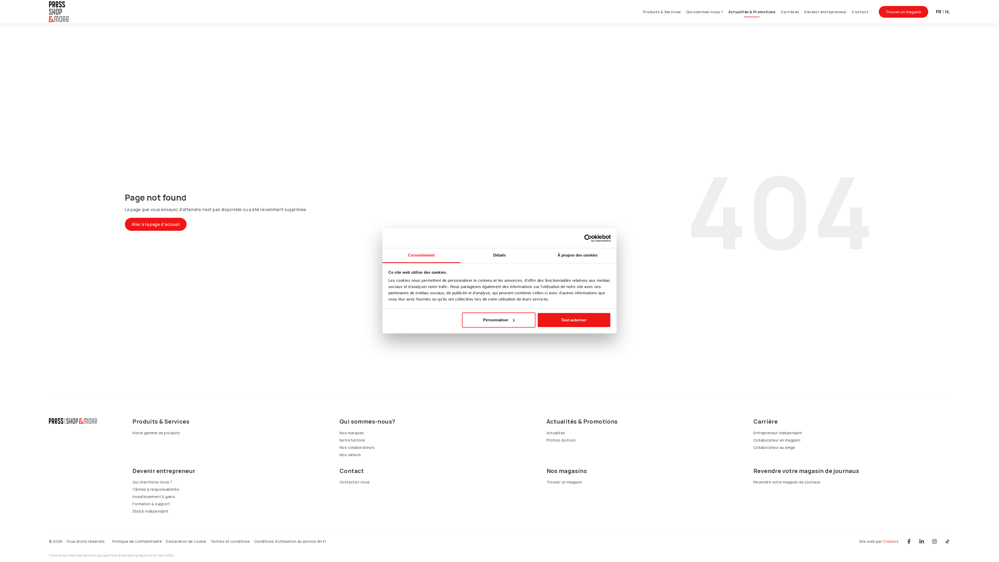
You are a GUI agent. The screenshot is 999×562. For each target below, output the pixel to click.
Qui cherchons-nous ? (152, 482)
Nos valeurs (350, 454)
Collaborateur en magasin (777, 440)
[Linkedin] (921, 541)
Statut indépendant (150, 511)
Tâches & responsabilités (155, 489)
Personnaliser (495, 320)
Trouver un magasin (903, 11)
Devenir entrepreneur (825, 11)
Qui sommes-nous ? (704, 11)
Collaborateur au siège (774, 447)
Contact (860, 11)
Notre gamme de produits (156, 432)
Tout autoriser (574, 320)
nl (947, 12)
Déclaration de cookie (186, 541)
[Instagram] (934, 541)
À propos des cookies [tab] (578, 255)
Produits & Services (662, 11)
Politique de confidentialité (137, 541)
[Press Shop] (73, 421)
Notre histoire (352, 440)
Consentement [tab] (421, 255)
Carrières (790, 11)
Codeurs (891, 541)
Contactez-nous (355, 482)
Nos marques (352, 432)
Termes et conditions (230, 541)
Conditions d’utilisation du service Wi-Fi (290, 541)
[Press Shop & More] (59, 11)
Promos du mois (561, 440)
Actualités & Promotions (752, 11)
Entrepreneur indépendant (777, 432)
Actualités (556, 432)
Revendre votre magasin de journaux (787, 482)
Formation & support (151, 503)
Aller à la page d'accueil (156, 224)
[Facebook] (909, 541)
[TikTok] (947, 541)
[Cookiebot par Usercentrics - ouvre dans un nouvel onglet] (588, 238)
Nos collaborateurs (357, 447)
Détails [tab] (499, 255)
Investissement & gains (153, 496)
